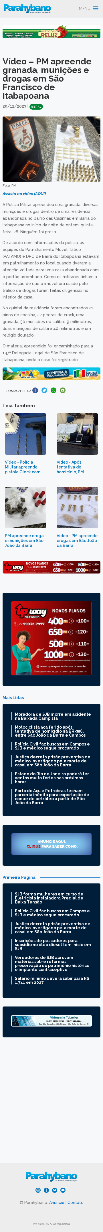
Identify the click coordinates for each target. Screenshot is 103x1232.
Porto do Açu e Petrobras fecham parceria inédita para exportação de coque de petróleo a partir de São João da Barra (52, 797)
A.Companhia (60, 1223)
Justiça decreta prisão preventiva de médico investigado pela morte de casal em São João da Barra (52, 761)
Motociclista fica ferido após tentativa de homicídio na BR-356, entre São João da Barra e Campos (50, 731)
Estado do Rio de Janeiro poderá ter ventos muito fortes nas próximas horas (52, 778)
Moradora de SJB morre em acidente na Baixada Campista (53, 716)
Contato (76, 1202)
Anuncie (56, 1202)
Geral (36, 106)
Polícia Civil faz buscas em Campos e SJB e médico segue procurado (52, 746)
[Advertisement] (51, 1097)
